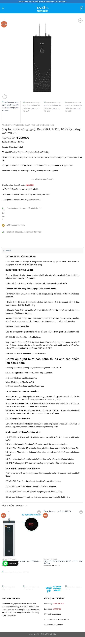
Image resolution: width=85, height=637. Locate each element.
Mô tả (8, 250)
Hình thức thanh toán (52, 614)
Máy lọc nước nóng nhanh (43, 125)
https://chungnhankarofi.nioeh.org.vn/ (31, 353)
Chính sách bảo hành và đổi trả (56, 619)
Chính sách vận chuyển (53, 625)
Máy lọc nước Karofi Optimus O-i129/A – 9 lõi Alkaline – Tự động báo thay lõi (21, 562)
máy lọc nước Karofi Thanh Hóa (23, 604)
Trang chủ (6, 125)
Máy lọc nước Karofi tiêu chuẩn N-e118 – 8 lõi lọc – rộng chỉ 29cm (63, 562)
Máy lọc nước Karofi (21, 125)
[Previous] (6, 58)
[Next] (79, 58)
